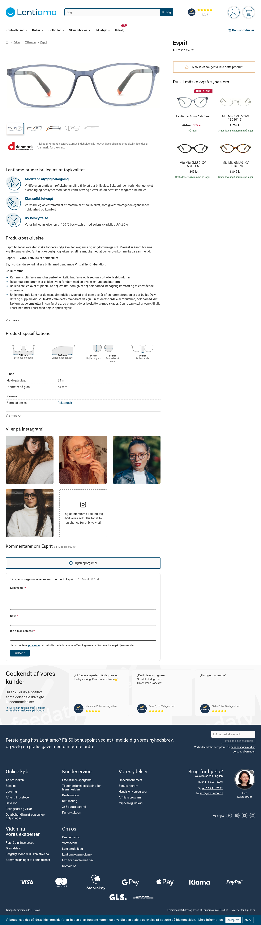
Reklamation (70, 795)
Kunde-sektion (71, 812)
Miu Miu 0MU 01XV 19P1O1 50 (235, 164)
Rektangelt (65, 403)
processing (34, 645)
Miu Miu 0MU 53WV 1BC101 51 (235, 118)
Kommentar (18, 588)
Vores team (69, 843)
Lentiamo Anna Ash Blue (192, 116)
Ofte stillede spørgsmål (77, 780)
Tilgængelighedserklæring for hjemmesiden (81, 787)
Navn (14, 616)
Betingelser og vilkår (19, 808)
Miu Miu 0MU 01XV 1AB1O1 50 (193, 164)
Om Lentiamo (71, 837)
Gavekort (11, 803)
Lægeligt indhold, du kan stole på (27, 854)
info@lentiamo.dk (211, 793)
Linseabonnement (130, 780)
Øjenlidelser (13, 848)
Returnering (69, 801)
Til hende (30, 42)
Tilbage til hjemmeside (18, 910)
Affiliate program (130, 797)
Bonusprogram (128, 786)
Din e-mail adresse (22, 631)
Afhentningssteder (18, 797)
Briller (17, 42)
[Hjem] (7, 42)
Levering (11, 791)
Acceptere (233, 920)
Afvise (248, 920)
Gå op (37, 910)
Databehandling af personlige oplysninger (25, 816)
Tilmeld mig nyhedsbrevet (238, 740)
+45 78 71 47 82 (212, 788)
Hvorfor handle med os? (77, 860)
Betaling (11, 786)
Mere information (210, 920)
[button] (15, 128)
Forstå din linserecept (20, 842)
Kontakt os (69, 866)
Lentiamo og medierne (76, 854)
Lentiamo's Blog (72, 849)
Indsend (20, 653)
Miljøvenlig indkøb (131, 803)
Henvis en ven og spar (133, 791)
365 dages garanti (74, 806)
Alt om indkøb (15, 780)
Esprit (43, 42)
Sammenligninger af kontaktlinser (28, 860)
